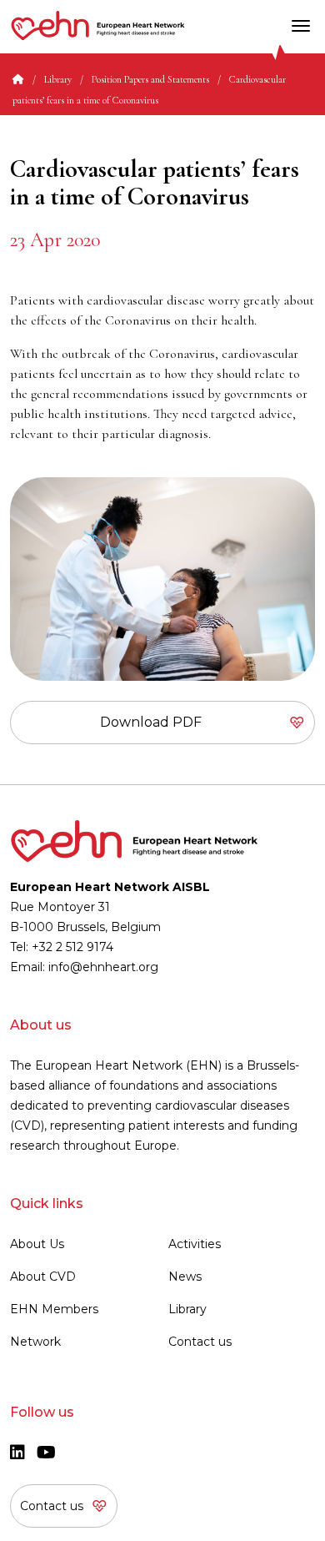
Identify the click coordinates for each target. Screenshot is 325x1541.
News (185, 1276)
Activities (194, 1243)
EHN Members (54, 1309)
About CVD (43, 1276)
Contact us (200, 1341)
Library (58, 79)
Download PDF (151, 722)
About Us (37, 1243)
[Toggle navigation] (301, 26)
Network (35, 1341)
